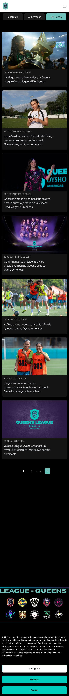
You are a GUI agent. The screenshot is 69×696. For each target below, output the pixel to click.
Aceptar (35, 690)
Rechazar (34, 679)
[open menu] (64, 6)
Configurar (34, 668)
